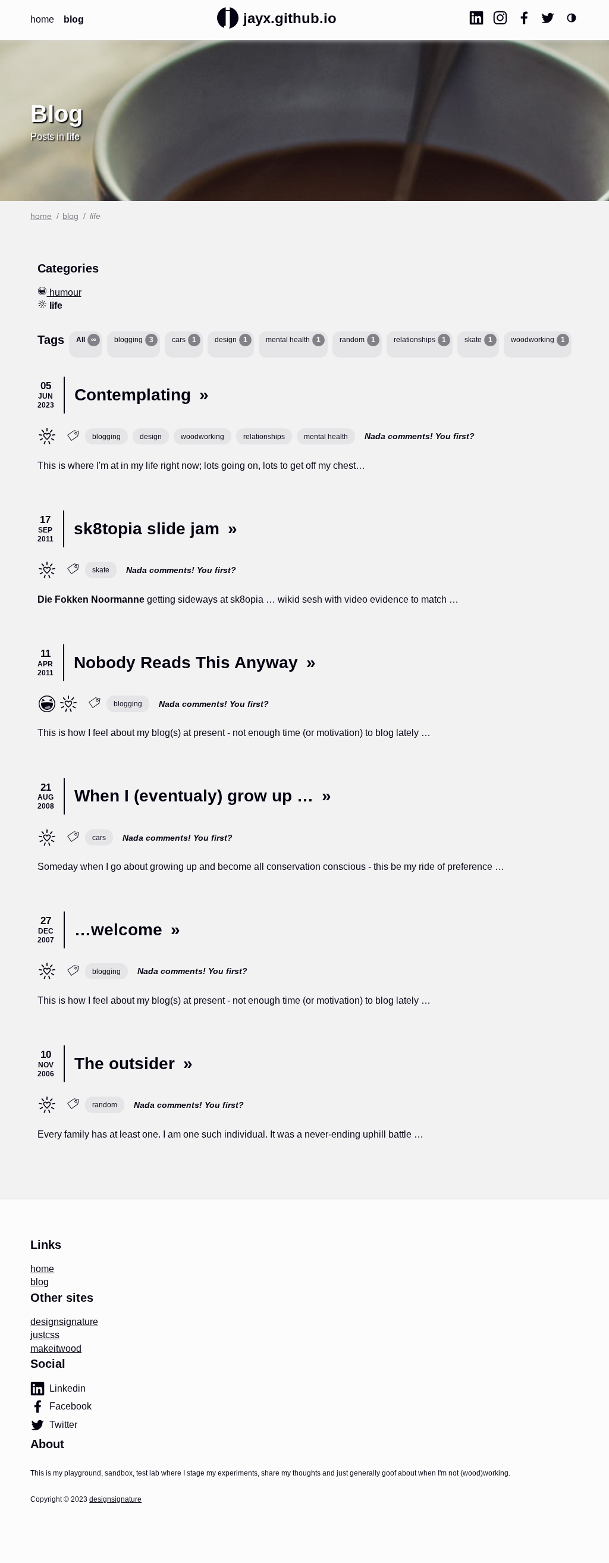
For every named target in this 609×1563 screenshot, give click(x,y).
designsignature (64, 1322)
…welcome (118, 929)
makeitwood (55, 1348)
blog (74, 19)
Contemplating (132, 395)
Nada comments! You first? (420, 436)
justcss (44, 1335)
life (42, 432)
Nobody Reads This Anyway (186, 662)
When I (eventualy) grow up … (193, 796)
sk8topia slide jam (146, 528)
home (42, 19)
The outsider (124, 1063)
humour (64, 292)
